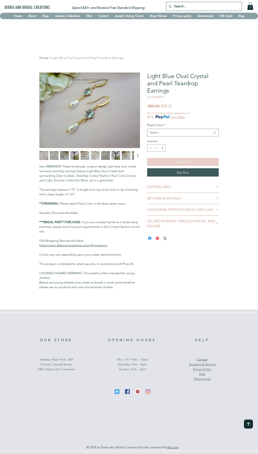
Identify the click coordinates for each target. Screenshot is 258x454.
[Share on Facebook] (149, 238)
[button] (250, 6)
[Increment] (162, 148)
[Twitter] (117, 391)
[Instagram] (148, 391)
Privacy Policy (202, 369)
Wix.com (173, 447)
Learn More (177, 117)
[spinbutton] (156, 148)
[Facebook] (127, 391)
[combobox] (183, 132)
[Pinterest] (137, 391)
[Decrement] (150, 148)
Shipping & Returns (202, 364)
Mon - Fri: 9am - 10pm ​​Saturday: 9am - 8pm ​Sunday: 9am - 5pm (132, 364)
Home (43, 58)
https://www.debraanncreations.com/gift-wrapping (73, 245)
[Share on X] (165, 238)
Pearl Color (156, 125)
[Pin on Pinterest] (157, 238)
